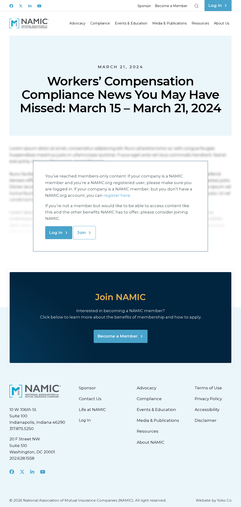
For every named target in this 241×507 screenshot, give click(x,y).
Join (81, 232)
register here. (118, 195)
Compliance (100, 23)
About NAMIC (150, 442)
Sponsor (144, 6)
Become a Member (171, 6)
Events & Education (131, 23)
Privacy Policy (208, 398)
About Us (221, 23)
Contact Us (90, 398)
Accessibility (207, 409)
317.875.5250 (21, 428)
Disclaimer (206, 420)
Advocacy (77, 23)
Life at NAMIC (92, 409)
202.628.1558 (21, 458)
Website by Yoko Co (214, 500)
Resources (200, 23)
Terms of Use (208, 388)
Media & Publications (169, 23)
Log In (55, 232)
